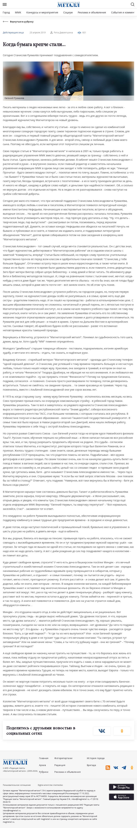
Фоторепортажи (63, 758)
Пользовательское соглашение (17, 785)
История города (96, 758)
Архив (42, 765)
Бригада (91, 765)
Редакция (59, 765)
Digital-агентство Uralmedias (50, 785)
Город (6, 12)
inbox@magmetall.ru (80, 799)
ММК (18, 12)
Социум (68, 12)
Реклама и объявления (92, 12)
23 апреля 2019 (38, 32)
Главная (44, 758)
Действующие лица (13, 32)
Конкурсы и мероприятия (42, 12)
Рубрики (44, 771)
